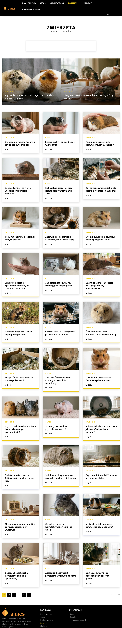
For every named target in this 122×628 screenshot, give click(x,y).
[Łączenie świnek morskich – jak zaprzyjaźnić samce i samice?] (31, 75)
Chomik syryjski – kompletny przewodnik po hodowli (60, 327)
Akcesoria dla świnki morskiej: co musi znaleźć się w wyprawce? (20, 520)
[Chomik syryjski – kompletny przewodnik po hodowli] (61, 307)
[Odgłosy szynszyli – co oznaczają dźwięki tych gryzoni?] (101, 548)
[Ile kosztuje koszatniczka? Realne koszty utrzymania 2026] (61, 163)
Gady (65, 38)
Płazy (43, 41)
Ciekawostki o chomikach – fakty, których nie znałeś (99, 373)
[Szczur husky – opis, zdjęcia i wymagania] (61, 117)
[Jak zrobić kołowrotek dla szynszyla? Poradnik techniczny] (61, 353)
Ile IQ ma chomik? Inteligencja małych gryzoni (20, 232)
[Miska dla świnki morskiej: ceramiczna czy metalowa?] (101, 499)
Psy (51, 41)
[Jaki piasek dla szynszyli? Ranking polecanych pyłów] (61, 258)
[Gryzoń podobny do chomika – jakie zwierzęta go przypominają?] (20, 401)
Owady (86, 38)
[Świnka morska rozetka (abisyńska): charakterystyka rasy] (20, 450)
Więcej (8, 143)
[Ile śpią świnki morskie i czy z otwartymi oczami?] (20, 353)
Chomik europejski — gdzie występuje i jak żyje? (18, 327)
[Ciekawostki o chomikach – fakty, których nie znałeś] (101, 353)
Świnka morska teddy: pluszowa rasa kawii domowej (101, 327)
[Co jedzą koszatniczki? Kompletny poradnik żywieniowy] (20, 548)
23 (24, 589)
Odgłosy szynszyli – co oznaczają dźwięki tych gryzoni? (97, 569)
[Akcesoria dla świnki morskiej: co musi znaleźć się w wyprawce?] (20, 499)
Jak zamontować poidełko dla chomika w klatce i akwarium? (101, 183)
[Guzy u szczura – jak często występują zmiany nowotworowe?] (101, 258)
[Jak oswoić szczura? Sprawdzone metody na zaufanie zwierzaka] (20, 258)
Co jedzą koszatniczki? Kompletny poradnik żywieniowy (16, 569)
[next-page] (29, 589)
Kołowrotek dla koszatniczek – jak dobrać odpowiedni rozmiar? (101, 423)
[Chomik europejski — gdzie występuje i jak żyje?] (20, 307)
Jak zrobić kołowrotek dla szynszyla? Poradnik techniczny (58, 374)
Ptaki (59, 41)
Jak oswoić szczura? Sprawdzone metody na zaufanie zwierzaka (17, 279)
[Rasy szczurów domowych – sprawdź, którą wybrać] (90, 75)
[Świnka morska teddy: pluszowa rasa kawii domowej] (101, 307)
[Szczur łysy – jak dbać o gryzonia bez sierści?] (61, 401)
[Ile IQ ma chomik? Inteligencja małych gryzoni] (20, 212)
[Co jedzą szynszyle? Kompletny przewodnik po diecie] (61, 499)
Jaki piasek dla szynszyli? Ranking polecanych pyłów (58, 278)
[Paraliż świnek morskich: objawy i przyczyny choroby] (101, 117)
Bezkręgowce (38, 38)
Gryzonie (76, 38)
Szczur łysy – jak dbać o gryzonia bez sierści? (57, 422)
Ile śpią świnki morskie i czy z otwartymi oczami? (20, 373)
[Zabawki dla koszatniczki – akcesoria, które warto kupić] (61, 212)
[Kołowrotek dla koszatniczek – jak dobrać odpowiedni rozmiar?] (101, 401)
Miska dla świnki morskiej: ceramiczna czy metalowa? (99, 519)
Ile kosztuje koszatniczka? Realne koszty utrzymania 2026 (58, 184)
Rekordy (69, 41)
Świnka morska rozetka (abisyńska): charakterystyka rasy (19, 472)
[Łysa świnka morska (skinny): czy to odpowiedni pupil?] (20, 117)
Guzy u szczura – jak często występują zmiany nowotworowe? (99, 279)
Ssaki (79, 41)
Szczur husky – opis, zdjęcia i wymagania (60, 137)
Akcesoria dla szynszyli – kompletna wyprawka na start (60, 568)
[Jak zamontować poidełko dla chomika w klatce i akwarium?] (101, 163)
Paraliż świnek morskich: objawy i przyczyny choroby (100, 137)
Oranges (55, 25)
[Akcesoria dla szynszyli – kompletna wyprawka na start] (61, 548)
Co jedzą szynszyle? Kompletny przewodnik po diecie (58, 520)
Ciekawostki (53, 38)
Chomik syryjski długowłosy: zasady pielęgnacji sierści (100, 232)
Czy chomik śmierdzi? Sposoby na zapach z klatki (101, 470)
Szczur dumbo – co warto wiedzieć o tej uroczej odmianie (18, 184)
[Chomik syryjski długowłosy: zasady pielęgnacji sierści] (101, 212)
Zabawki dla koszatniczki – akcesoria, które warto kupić (59, 232)
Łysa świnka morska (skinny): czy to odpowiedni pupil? (20, 137)
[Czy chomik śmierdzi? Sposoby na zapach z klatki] (101, 450)
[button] (108, 7)
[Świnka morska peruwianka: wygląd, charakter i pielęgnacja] (61, 450)
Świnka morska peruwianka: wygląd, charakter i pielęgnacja (60, 470)
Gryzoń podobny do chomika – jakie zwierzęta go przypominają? (20, 423)
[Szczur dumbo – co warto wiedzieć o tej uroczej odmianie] (20, 163)
